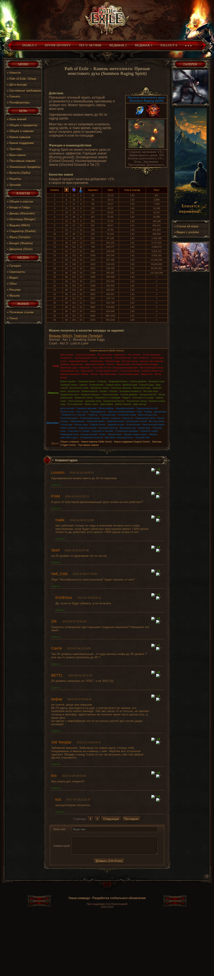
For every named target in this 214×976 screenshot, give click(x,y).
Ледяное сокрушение (71, 364)
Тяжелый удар (112, 361)
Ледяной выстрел (69, 394)
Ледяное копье (97, 424)
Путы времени (75, 404)
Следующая (111, 818)
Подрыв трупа (113, 384)
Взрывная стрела (99, 388)
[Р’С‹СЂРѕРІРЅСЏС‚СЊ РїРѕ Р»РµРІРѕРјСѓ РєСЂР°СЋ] (94, 834)
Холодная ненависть (130, 391)
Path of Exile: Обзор (22, 78)
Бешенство (74, 391)
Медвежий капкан (118, 381)
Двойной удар (130, 384)
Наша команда (79, 898)
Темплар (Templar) (88, 336)
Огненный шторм (127, 414)
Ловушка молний (87, 428)
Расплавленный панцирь (145, 364)
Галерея (15, 265)
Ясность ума (67, 411)
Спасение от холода (143, 397)
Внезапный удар (141, 388)
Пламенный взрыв (90, 418)
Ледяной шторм (115, 424)
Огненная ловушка (121, 388)
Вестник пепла (130, 361)
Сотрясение (96, 361)
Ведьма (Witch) (19, 225)
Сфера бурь (144, 428)
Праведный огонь (69, 434)
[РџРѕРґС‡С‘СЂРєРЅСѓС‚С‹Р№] (89, 834)
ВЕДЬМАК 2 (118, 45)
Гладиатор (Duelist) (22, 231)
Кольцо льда (81, 424)
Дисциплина (160, 411)
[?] (153, 469)
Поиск (13, 318)
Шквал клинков (123, 404)
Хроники (15, 184)
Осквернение (96, 384)
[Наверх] (107, 886)
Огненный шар (108, 414)
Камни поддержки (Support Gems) (132, 441)
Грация (103, 391)
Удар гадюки (106, 404)
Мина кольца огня (147, 414)
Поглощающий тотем (86, 358)
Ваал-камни (17, 155)
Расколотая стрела (136, 401)
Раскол (94, 374)
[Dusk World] (107, 19)
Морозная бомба (96, 421)
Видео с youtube (188, 232)
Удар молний (123, 364)
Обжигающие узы (69, 370)
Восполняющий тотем (151, 367)
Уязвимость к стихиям (73, 414)
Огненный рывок (69, 418)
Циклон (83, 384)
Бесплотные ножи (79, 388)
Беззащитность (125, 437)
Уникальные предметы (25, 166)
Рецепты (15, 178)
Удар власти (105, 358)
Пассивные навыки (22, 160)
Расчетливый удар (129, 374)
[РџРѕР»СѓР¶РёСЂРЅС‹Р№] (74, 834)
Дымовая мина (93, 401)
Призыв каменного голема (74, 374)
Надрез (126, 397)
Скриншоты (17, 271)
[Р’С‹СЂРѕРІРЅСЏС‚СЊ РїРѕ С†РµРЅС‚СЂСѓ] (99, 834)
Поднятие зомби (149, 431)
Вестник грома (156, 421)
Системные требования (25, 90)
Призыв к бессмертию (151, 361)
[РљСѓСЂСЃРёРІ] (79, 834)
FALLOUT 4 (168, 45)
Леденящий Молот (78, 361)
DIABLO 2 (29, 45)
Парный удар (146, 384)
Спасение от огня (101, 367)
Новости (15, 72)
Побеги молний (68, 428)
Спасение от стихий (78, 431)
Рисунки (14, 289)
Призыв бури (114, 434)
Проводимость (98, 411)
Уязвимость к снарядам (107, 397)
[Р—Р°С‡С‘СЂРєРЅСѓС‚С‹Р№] (84, 834)
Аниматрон (120, 354)
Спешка (113, 391)
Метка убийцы (106, 408)
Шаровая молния (125, 408)
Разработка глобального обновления (119, 898)
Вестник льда (150, 391)
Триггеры (15, 149)
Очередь (102, 381)
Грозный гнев (142, 437)
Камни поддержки (21, 142)
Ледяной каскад (115, 421)
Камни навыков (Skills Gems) (96, 441)
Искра (102, 434)
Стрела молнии (110, 394)
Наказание (84, 367)
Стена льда (66, 424)
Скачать (14, 96)
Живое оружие (68, 381)
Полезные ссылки (21, 312)
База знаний (17, 119)
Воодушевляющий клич (125, 367)
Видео (13, 277)
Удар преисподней (94, 364)
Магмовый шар (128, 428)
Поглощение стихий (136, 421)
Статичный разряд (129, 370)
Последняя (131, 818)
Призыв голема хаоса (135, 434)
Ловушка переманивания (121, 411)
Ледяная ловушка (90, 394)
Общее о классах (21, 201)
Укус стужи (82, 411)
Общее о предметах (23, 125)
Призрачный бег (148, 394)
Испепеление (133, 424)
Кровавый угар (156, 381)
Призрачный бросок (113, 401)
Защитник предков (85, 354)
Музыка (14, 295)
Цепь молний (67, 408)
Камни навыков (19, 137)
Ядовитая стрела (84, 397)
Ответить (56, 485)
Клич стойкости (141, 358)
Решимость (66, 358)
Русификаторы (19, 102)
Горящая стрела (68, 384)
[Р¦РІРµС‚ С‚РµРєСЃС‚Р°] (110, 834)
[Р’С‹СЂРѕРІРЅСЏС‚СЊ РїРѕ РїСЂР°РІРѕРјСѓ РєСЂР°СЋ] (104, 834)
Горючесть (127, 418)
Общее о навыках (21, 131)
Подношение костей (146, 408)
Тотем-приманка (151, 354)
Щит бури (110, 437)
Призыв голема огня (152, 370)
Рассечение (134, 354)
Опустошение (75, 401)
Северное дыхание (86, 408)
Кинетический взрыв (153, 424)
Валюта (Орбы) (20, 172)
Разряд (148, 411)
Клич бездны (67, 354)
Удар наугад (139, 404)
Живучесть (147, 374)
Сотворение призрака (126, 431)
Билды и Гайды (19, 207)
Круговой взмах (108, 374)
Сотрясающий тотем (107, 370)
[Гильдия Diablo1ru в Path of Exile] (190, 271)
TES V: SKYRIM (90, 45)
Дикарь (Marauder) (22, 213)
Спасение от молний (102, 431)
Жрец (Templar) (20, 237)
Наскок (110, 364)
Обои (13, 283)
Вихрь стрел (91, 404)
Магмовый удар (68, 367)
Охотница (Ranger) (22, 219)
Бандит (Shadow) (21, 243)
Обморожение (77, 421)
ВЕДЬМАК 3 (143, 45)
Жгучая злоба (104, 354)
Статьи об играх (188, 226)
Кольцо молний (89, 434)
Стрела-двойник (137, 381)
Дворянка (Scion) (21, 249)
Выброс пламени (111, 418)
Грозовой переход (107, 428)
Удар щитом (87, 370)
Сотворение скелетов (91, 437)
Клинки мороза (89, 391)
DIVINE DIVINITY (58, 45)
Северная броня (86, 381)
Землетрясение (122, 358)
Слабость (93, 414)
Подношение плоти (145, 418)
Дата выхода (18, 84)
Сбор (139, 411)
